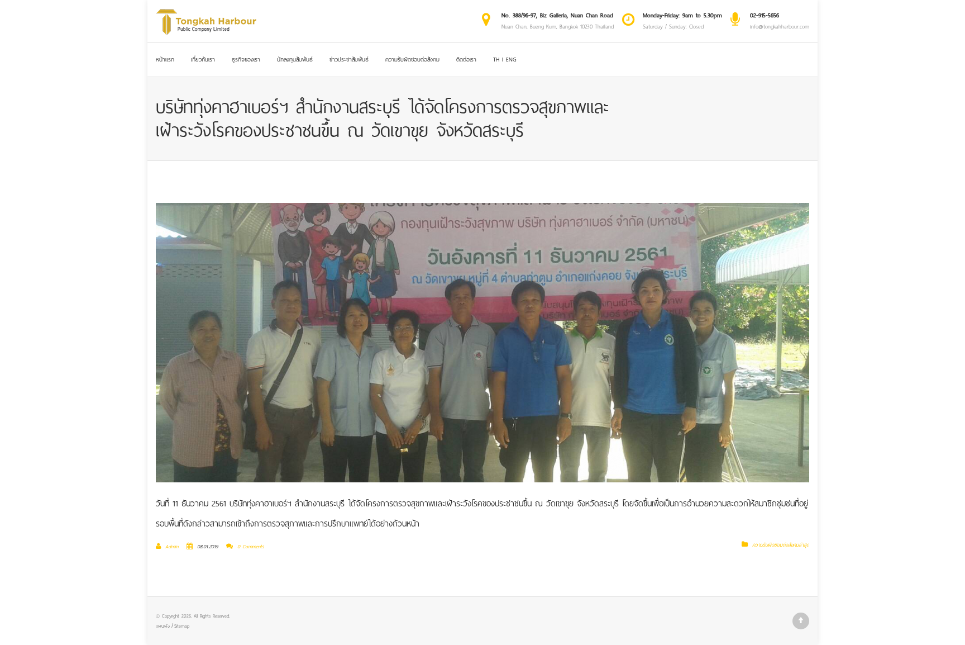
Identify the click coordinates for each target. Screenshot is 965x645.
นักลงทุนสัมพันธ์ (295, 59)
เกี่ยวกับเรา (203, 59)
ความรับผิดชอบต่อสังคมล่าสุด (780, 544)
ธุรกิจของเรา (246, 59)
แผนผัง (163, 626)
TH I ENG (505, 59)
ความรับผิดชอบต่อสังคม (412, 59)
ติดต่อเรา (466, 59)
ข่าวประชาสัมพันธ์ (349, 59)
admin (171, 546)
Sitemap (181, 626)
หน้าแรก (165, 59)
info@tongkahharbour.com (779, 26)
